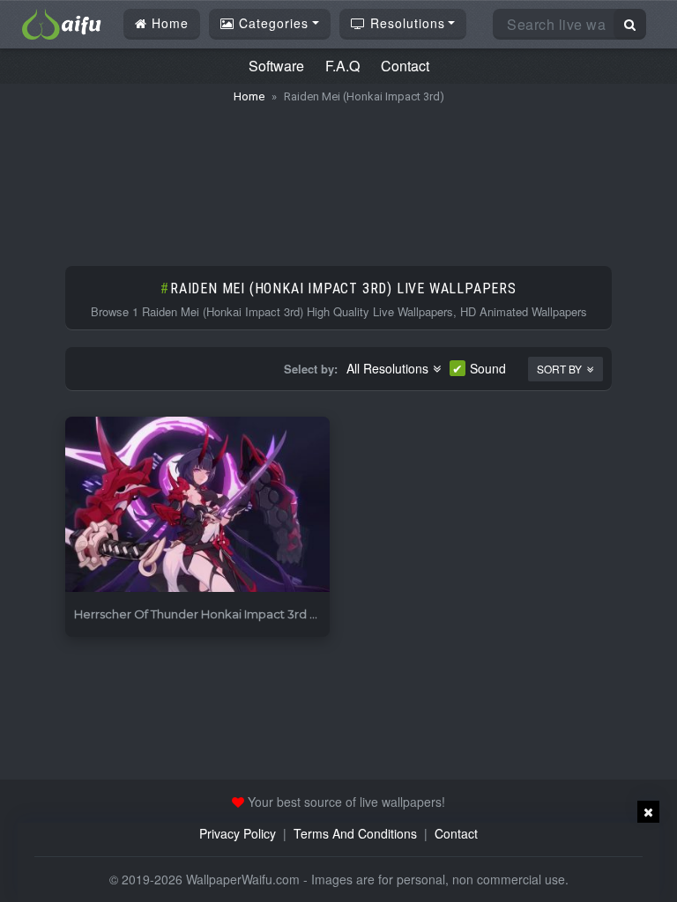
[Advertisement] (338, 176)
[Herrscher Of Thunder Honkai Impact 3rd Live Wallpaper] (197, 505)
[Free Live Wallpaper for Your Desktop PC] (61, 22)
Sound (488, 368)
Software (276, 65)
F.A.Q (342, 65)
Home (168, 23)
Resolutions (405, 23)
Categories (271, 23)
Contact (405, 65)
